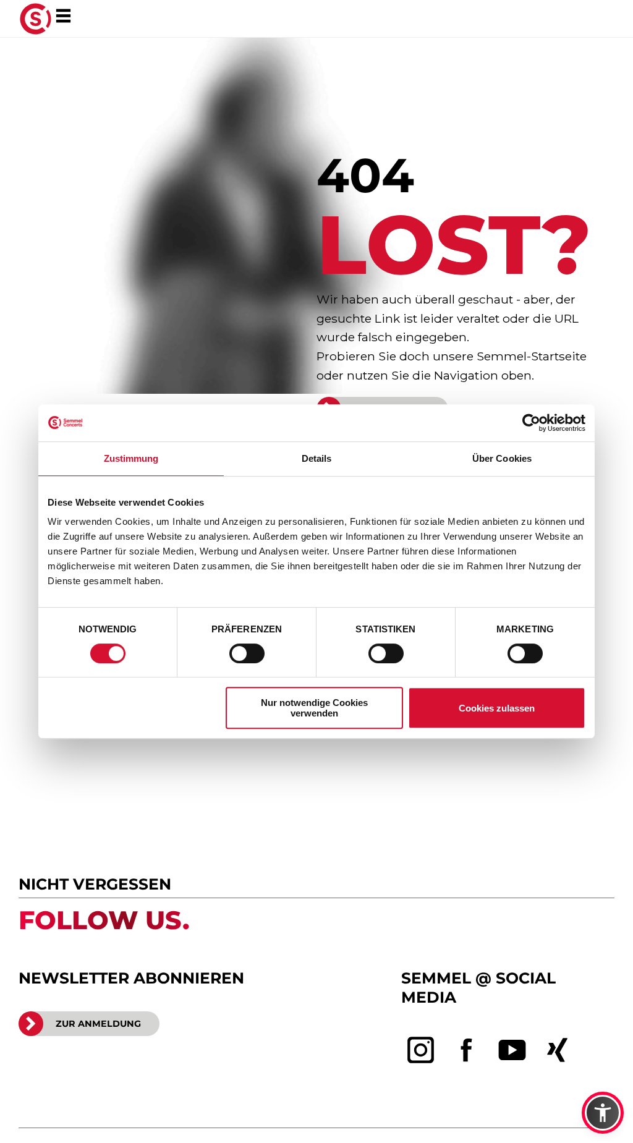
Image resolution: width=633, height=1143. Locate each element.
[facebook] (466, 1050)
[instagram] (421, 1050)
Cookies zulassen (497, 708)
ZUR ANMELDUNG (98, 1023)
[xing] (557, 1050)
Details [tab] (317, 458)
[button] (603, 1113)
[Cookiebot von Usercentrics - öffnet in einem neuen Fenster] (531, 423)
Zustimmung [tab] (131, 458)
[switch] (247, 653)
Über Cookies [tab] (502, 458)
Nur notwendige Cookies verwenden (314, 707)
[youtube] (512, 1050)
